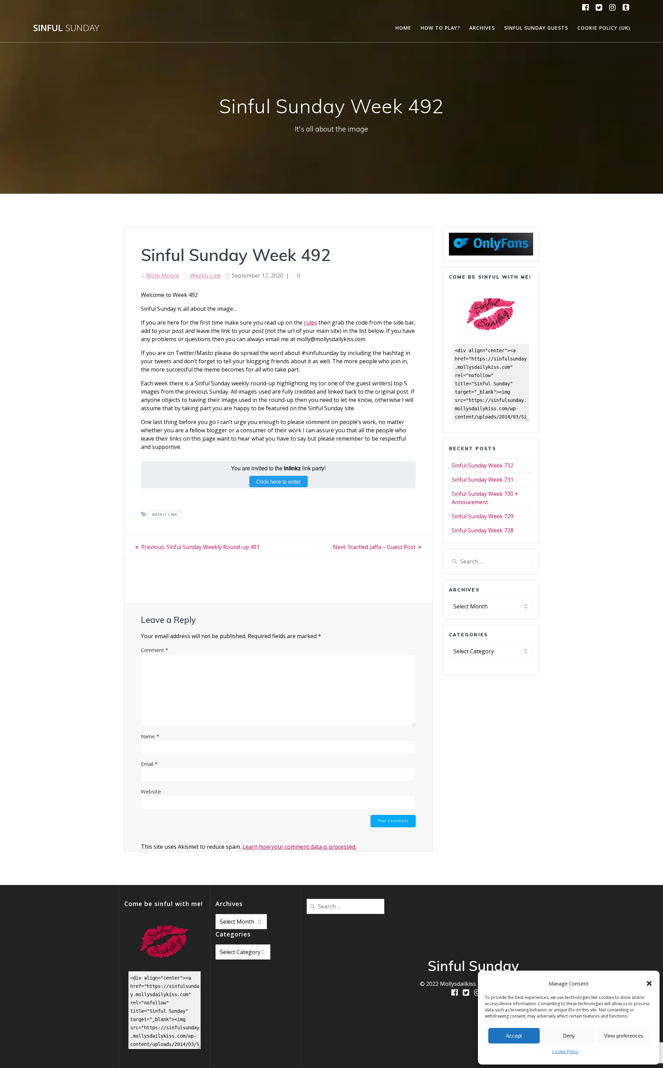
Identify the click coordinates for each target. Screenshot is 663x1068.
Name (150, 736)
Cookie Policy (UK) (603, 28)
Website (151, 791)
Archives (482, 28)
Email (149, 763)
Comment (154, 649)
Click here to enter (278, 481)
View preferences (623, 1036)
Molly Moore (162, 275)
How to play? (440, 28)
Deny (569, 1036)
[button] (649, 983)
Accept (514, 1036)
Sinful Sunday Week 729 (482, 516)
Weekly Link (205, 275)
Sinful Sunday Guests (536, 28)
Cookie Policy (565, 1052)
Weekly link (164, 514)
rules (310, 322)
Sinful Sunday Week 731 (482, 479)
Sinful (66, 27)
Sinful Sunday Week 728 (482, 530)
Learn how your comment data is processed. (299, 846)
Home (403, 28)
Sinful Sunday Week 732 (482, 465)
